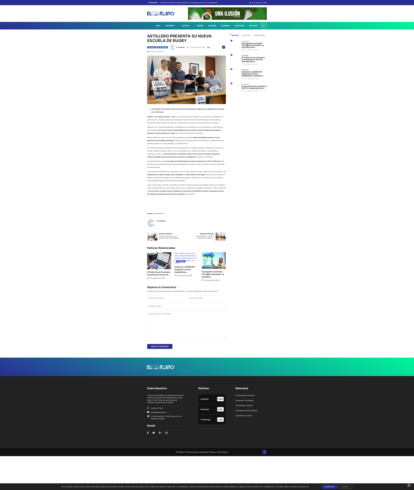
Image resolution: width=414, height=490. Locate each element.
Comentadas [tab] (259, 35)
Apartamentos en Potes (244, 416)
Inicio (158, 26)
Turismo (200, 26)
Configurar (345, 487)
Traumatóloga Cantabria (244, 405)
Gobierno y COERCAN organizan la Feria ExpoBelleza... (169, 269)
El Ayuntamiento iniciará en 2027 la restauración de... (254, 87)
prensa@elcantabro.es (159, 412)
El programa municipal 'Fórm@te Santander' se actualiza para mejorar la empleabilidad (188, 2)
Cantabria (169, 26)
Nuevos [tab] (235, 35)
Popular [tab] (246, 35)
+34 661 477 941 (157, 408)
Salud (254, 33)
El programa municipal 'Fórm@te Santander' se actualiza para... (253, 45)
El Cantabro (180, 47)
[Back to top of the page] (264, 452)
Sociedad (212, 26)
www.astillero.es (158, 213)
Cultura (185, 26)
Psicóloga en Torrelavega (244, 400)
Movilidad (253, 26)
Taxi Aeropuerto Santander (245, 395)
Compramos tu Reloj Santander (246, 410)
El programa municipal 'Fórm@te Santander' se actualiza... (197, 274)
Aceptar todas (330, 487)
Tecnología (239, 26)
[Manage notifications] (409, 485)
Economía (225, 26)
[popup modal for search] (263, 25)
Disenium (224, 452)
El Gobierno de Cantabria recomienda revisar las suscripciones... (253, 59)
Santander (192, 266)
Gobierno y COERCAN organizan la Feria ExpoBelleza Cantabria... (253, 74)
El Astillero (162, 47)
